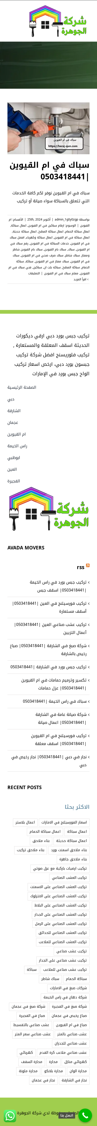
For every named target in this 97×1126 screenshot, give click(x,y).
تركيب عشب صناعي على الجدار (63, 960)
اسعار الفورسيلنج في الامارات (64, 822)
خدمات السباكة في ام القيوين (49, 243)
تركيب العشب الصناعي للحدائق (63, 932)
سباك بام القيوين (55, 249)
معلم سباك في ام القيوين (61, 273)
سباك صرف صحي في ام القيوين (42, 255)
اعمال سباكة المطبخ (50, 231)
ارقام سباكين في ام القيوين (46, 225)
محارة (53, 1061)
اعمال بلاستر (25, 822)
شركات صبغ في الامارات (68, 988)
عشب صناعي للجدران (71, 1043)
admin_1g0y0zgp (66, 219)
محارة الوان (78, 1071)
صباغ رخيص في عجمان (69, 1015)
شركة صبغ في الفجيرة (69, 1006)
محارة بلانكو (53, 1071)
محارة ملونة (28, 1071)
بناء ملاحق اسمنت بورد (69, 850)
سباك (71, 249)
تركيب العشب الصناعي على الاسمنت (58, 887)
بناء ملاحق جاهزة (73, 859)
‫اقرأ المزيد (80, 279)
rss (80, 567)
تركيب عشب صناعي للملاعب (65, 969)
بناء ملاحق (41, 840)
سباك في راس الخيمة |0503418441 (55, 701)
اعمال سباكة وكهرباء (39, 237)
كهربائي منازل (75, 1061)
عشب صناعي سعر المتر (33, 1034)
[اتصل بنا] (85, 1115)
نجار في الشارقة (74, 1080)
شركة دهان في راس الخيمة (65, 997)
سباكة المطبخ (71, 267)
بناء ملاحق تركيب (30, 850)
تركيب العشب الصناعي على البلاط (61, 905)
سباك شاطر (72, 255)
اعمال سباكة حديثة (25, 231)
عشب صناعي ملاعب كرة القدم (63, 1052)
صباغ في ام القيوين (71, 1025)
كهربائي (26, 1052)
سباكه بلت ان (52, 267)
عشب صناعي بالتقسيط (31, 1025)
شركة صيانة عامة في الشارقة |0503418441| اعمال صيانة (61, 718)
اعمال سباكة (18, 225)
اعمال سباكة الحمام (77, 231)
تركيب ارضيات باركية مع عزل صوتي (60, 868)
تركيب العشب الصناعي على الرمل (61, 923)
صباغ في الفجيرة (32, 1015)
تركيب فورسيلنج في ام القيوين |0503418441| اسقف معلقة (59, 740)
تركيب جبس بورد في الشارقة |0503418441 (48, 667)
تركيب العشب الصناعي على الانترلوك (58, 896)
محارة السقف (31, 1061)
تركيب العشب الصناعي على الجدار (61, 914)
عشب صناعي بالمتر (72, 1034)
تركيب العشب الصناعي (69, 877)
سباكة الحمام (76, 979)
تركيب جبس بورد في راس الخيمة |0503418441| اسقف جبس (58, 586)
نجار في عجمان (43, 1080)
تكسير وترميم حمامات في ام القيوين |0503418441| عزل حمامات (54, 684)
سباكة (29, 261)
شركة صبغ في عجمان (28, 1006)
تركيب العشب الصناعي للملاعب (63, 942)
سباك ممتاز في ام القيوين (52, 261)
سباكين (37, 267)
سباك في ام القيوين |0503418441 (49, 171)
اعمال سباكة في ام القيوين (72, 237)
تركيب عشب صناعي (71, 951)
